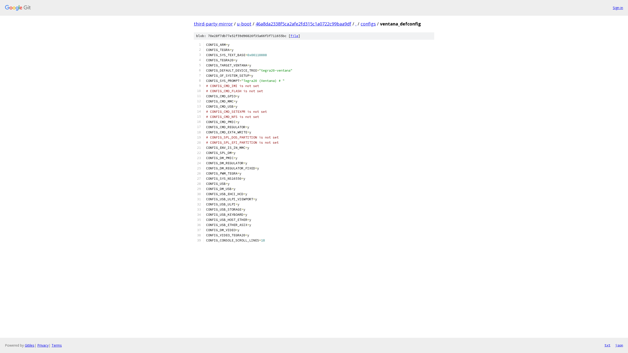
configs (368, 24)
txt (607, 345)
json (619, 345)
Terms (57, 345)
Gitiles (29, 345)
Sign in (618, 7)
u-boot (244, 24)
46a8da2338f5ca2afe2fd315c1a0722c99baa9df (303, 24)
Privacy (43, 345)
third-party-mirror (213, 24)
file (294, 36)
